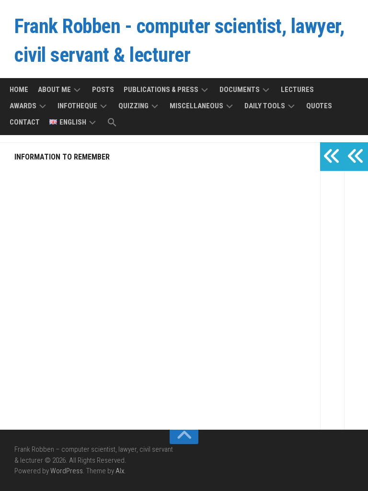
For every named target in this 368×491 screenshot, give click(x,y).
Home (19, 89)
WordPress (66, 471)
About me (54, 89)
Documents (239, 89)
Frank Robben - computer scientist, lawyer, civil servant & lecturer (179, 40)
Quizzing (133, 106)
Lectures (297, 89)
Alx (119, 471)
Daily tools (264, 106)
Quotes (319, 106)
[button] (112, 122)
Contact (25, 122)
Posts (103, 89)
